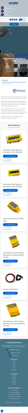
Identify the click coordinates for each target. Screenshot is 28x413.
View (8, 159)
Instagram (14, 377)
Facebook (14, 375)
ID (24, 19)
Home (14, 361)
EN (20, 19)
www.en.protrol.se (14, 70)
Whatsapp (14, 382)
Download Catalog (6, 83)
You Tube (14, 384)
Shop (14, 367)
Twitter (14, 379)
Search (15, 24)
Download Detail (11, 156)
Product (14, 363)
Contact (14, 365)
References (14, 369)
